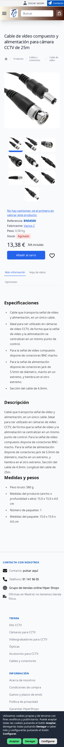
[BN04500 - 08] (32, 178)
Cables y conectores (34, 59)
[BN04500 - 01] (16, 145)
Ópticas (14, 647)
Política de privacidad (23, 702)
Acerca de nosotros (22, 680)
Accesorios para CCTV (23, 654)
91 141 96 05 (30, 579)
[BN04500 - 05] (32, 161)
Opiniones (11, 282)
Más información (15, 272)
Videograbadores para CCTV (28, 639)
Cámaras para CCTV (22, 632)
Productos (18, 58)
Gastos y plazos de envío (25, 695)
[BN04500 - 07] (16, 178)
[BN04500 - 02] (32, 145)
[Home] (6, 59)
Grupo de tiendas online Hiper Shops (34, 588)
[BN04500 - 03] (48, 145)
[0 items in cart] (59, 13)
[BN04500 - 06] (48, 161)
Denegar (30, 741)
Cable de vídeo (53, 59)
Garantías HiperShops (24, 709)
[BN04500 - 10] (32, 194)
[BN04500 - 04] (16, 161)
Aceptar (14, 741)
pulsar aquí (30, 571)
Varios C (29, 226)
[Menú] (4, 13)
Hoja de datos (37, 272)
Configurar (48, 741)
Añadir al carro (26, 255)
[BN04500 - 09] (48, 178)
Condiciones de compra (25, 687)
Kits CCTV (15, 625)
